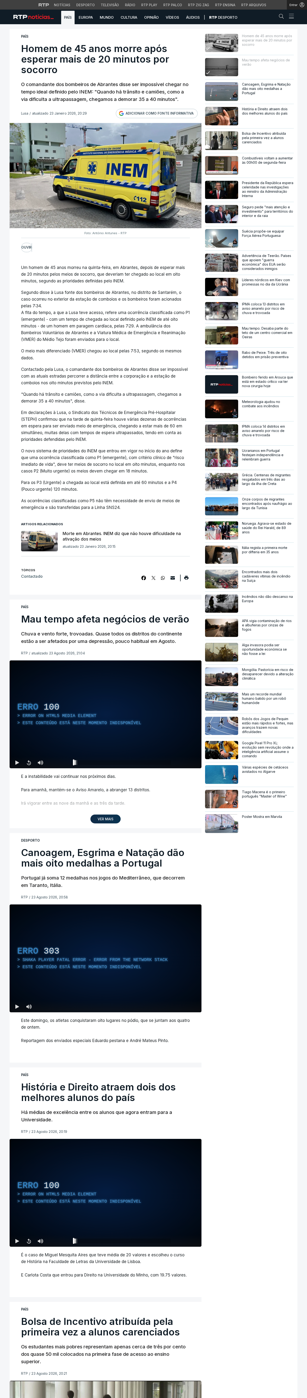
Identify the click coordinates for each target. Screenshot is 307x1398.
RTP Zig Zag (198, 5)
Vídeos (172, 17)
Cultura (129, 17)
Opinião (151, 17)
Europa (86, 17)
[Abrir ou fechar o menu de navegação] (290, 17)
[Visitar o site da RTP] (44, 5)
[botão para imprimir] (186, 579)
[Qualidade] (182, 762)
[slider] (123, 763)
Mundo (107, 17)
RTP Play (149, 5)
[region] (105, 714)
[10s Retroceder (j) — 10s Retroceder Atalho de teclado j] (29, 762)
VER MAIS (105, 819)
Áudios (193, 17)
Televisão (110, 5)
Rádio (130, 5)
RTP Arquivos (253, 5)
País (68, 17)
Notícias (62, 5)
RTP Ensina (225, 5)
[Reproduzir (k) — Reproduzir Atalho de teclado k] (17, 762)
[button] (282, 17)
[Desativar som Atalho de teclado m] (40, 762)
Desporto (85, 5)
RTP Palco (172, 5)
